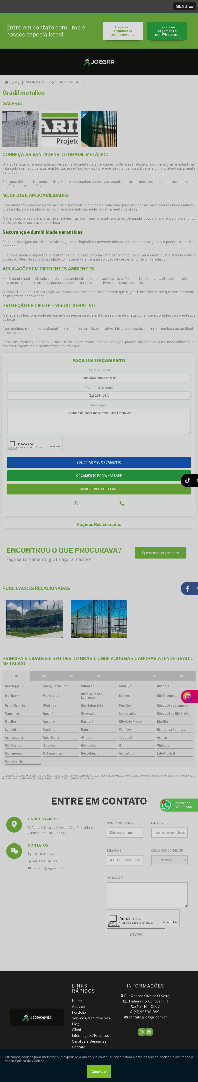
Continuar (99, 1072)
